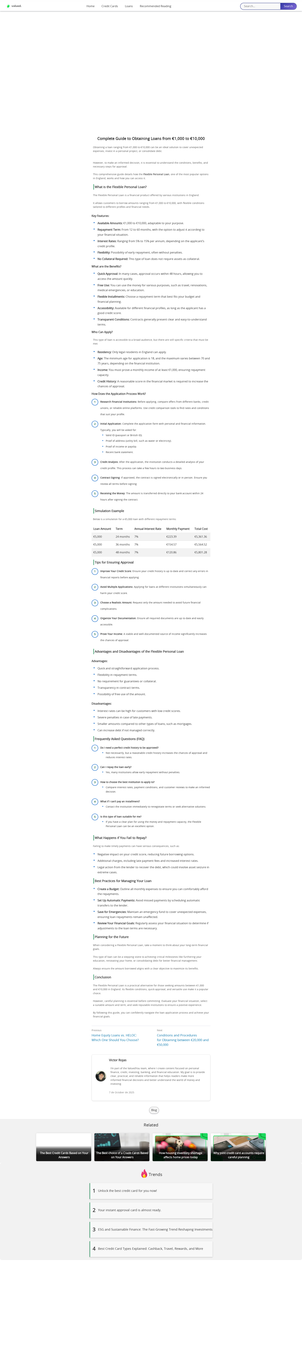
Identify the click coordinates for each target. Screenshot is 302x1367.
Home (91, 6)
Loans (129, 6)
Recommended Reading (155, 6)
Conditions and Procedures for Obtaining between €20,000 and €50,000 (183, 1040)
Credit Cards (110, 6)
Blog (154, 1110)
